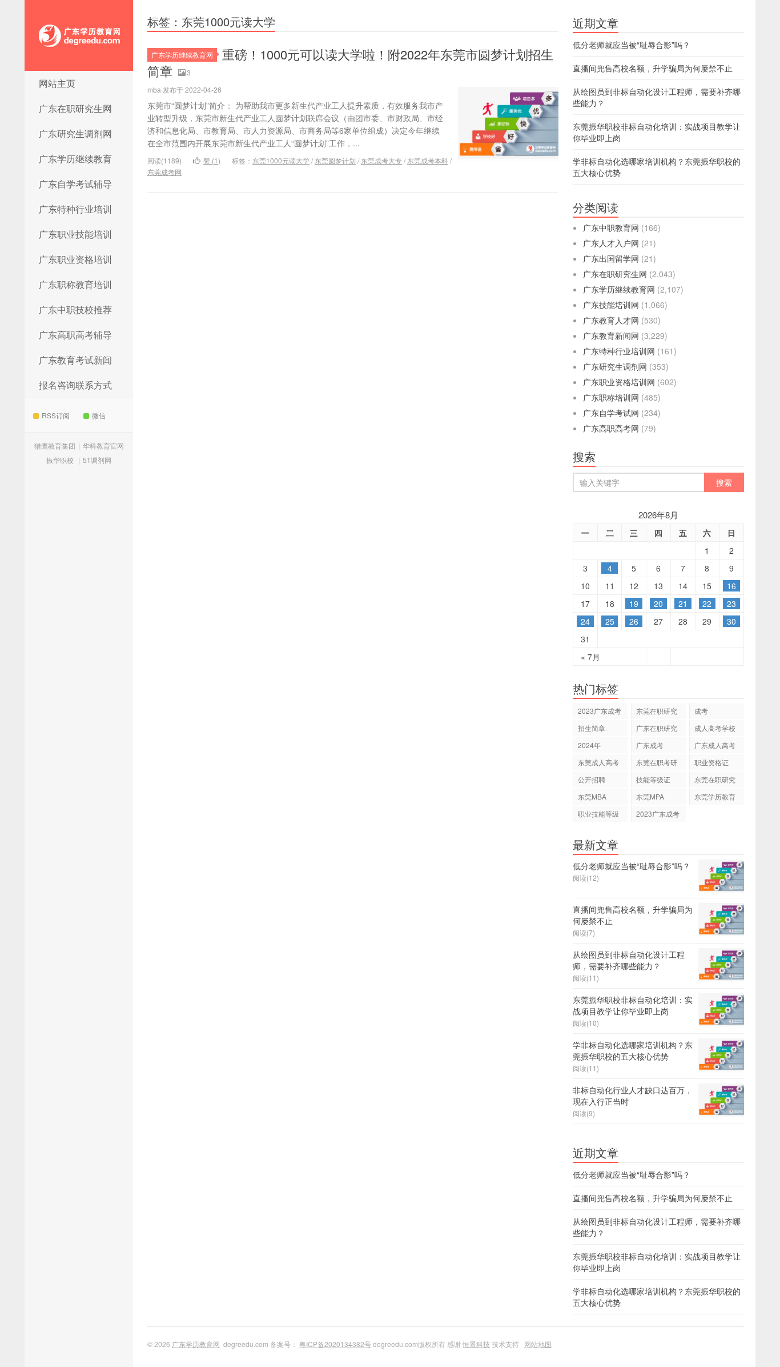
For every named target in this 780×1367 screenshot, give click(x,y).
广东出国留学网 (611, 258)
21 (682, 603)
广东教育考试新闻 (75, 359)
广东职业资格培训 (75, 259)
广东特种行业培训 (75, 208)
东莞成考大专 (381, 160)
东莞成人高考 (598, 762)
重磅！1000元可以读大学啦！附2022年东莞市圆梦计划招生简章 (350, 62)
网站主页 (57, 83)
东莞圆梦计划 (335, 160)
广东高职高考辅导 (75, 334)
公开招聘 (591, 779)
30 (731, 621)
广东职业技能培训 (75, 234)
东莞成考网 (164, 172)
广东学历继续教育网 (182, 54)
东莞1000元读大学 (280, 160)
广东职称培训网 (611, 397)
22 (706, 603)
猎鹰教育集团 (54, 445)
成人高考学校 (714, 728)
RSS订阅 (56, 415)
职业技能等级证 (598, 815)
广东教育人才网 (611, 320)
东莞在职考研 (656, 762)
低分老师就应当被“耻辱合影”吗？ (631, 44)
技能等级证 (653, 779)
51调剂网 (97, 460)
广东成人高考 (714, 745)
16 (731, 585)
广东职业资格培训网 (619, 381)
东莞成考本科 (427, 160)
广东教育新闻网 (611, 335)
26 (633, 621)
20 (658, 603)
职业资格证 (711, 762)
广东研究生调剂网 (75, 133)
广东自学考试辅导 (75, 183)
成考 (701, 711)
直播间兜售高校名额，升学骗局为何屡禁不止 (653, 68)
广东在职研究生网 (75, 108)
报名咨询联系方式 (75, 384)
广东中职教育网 (611, 227)
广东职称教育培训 (75, 284)
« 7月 (590, 656)
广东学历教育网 (79, 35)
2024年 (589, 745)
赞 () (211, 160)
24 (585, 621)
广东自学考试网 (611, 412)
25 (609, 621)
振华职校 (60, 460)
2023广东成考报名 (658, 815)
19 (633, 603)
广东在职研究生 (656, 729)
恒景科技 (476, 1344)
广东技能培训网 (611, 304)
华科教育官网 (103, 445)
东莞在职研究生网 (714, 781)
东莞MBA (592, 796)
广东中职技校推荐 (75, 309)
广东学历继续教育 (75, 158)
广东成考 (650, 745)
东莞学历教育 (714, 796)
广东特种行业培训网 (619, 351)
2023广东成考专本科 (599, 712)
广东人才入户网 (611, 243)
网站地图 (538, 1344)
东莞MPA (650, 796)
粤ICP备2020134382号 (335, 1344)
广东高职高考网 (611, 428)
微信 (99, 415)
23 (731, 603)
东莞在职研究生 (656, 712)
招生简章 (591, 728)
